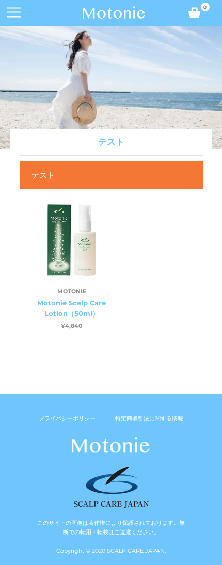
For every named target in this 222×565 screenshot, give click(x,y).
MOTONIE (71, 291)
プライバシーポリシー (67, 418)
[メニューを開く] (10, 13)
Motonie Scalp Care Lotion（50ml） (71, 308)
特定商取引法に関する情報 (149, 418)
